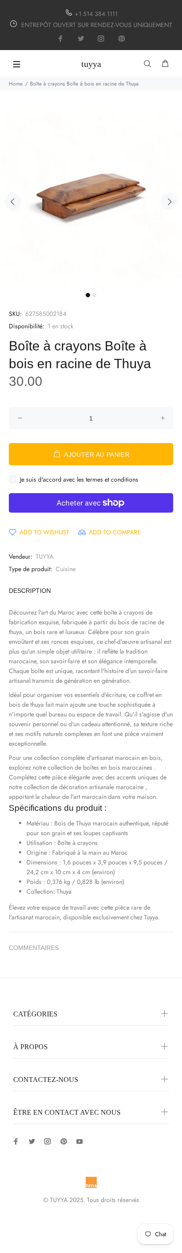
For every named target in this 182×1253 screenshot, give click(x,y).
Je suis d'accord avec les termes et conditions (79, 479)
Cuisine (66, 568)
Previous (12, 201)
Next (169, 201)
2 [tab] (94, 295)
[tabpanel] (91, 196)
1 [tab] (88, 295)
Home (16, 84)
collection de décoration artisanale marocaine (84, 786)
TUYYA (44, 556)
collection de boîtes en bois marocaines (100, 767)
